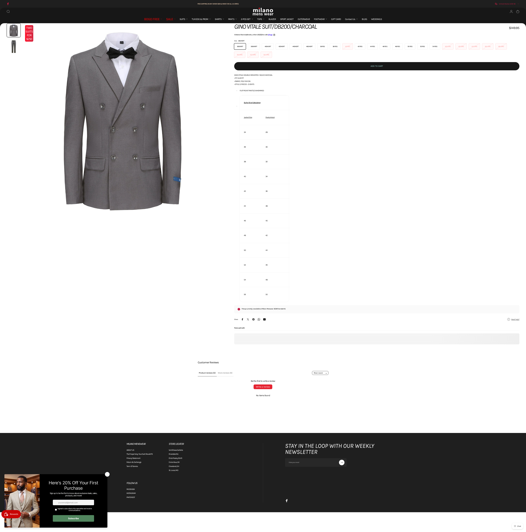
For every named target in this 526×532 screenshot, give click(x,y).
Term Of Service (132, 466)
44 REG (372, 46)
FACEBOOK (131, 489)
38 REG (335, 46)
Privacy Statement (133, 458)
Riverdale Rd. (173, 454)
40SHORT (268, 46)
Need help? (515, 319)
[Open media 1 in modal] (122, 122)
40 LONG (448, 46)
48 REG (397, 46)
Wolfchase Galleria (176, 450)
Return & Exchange (134, 462)
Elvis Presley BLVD (175, 458)
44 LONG (474, 46)
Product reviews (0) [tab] (207, 373)
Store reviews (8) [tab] (225, 373)
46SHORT (309, 46)
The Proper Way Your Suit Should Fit (140, 454)
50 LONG (240, 55)
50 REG (410, 46)
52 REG (422, 46)
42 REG (360, 46)
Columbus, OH (174, 462)
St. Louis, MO (173, 470)
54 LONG (266, 55)
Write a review (263, 386)
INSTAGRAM (131, 493)
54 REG (434, 46)
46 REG (385, 46)
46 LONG (488, 46)
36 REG (322, 46)
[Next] (215, 129)
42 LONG (461, 46)
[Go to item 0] (14, 30)
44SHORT (295, 46)
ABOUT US (130, 450)
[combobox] (507, 4)
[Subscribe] (341, 462)
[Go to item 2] (14, 47)
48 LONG (501, 46)
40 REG (347, 46)
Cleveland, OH (174, 466)
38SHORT (254, 46)
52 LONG (253, 55)
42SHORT (282, 46)
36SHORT (240, 46)
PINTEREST (131, 497)
